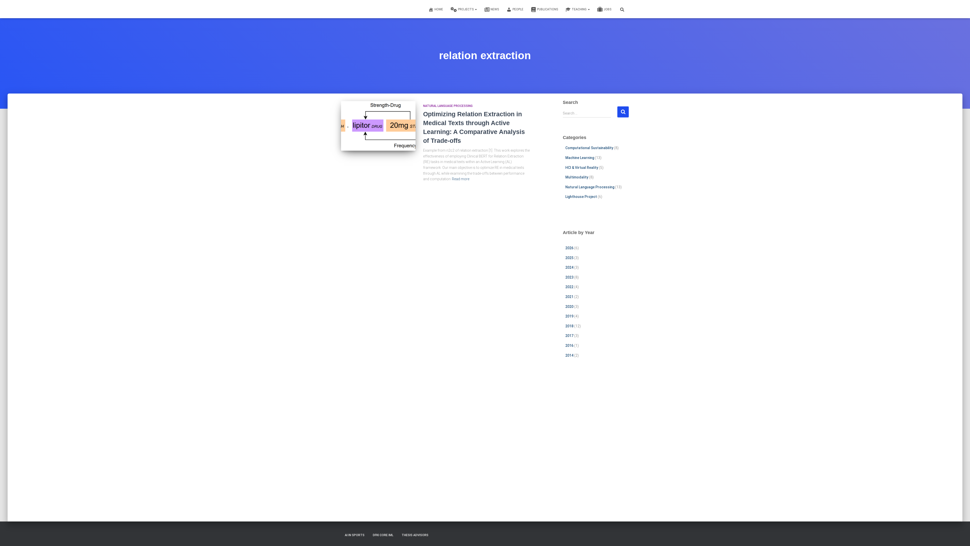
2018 (569, 326)
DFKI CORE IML (383, 535)
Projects (466, 9)
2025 (569, 258)
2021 (569, 297)
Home (438, 9)
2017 (569, 336)
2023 (569, 277)
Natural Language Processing (448, 106)
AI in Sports (355, 535)
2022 (569, 287)
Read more (460, 179)
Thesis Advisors (415, 535)
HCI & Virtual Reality (581, 168)
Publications (547, 9)
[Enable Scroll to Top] (960, 536)
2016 (569, 346)
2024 (569, 267)
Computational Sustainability (589, 148)
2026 (569, 248)
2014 (569, 355)
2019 (569, 316)
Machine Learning (579, 158)
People (518, 9)
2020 (569, 307)
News (495, 9)
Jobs (607, 9)
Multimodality (576, 177)
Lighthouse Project (581, 197)
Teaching (579, 9)
